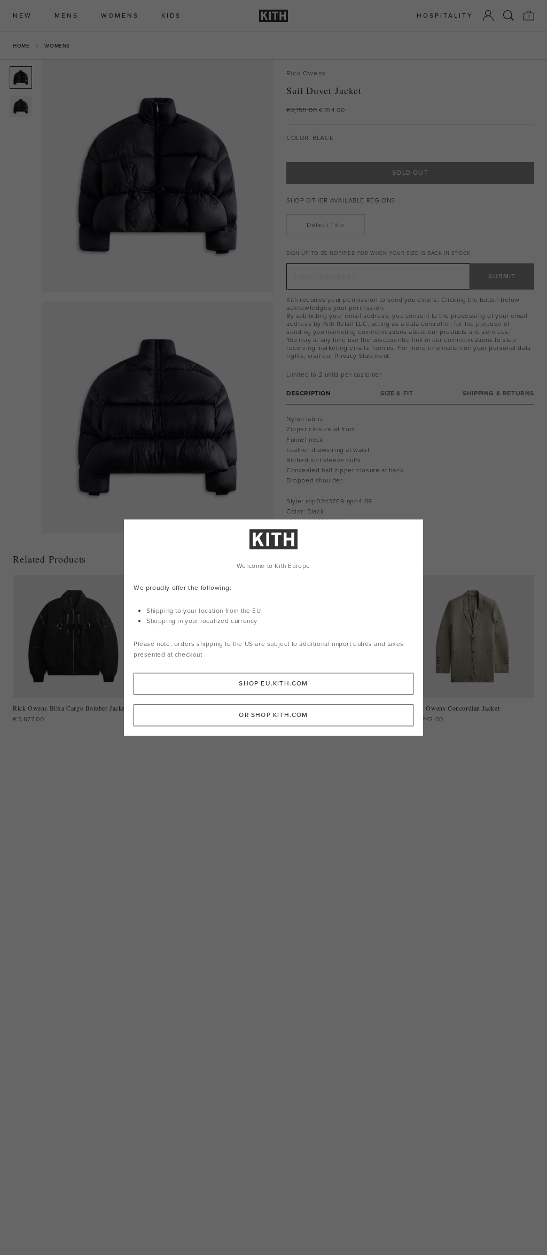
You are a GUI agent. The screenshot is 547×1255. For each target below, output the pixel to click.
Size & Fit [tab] (396, 393)
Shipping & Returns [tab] (498, 393)
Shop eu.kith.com (273, 683)
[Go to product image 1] (21, 77)
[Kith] (273, 16)
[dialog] (273, 627)
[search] (508, 15)
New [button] (22, 16)
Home (21, 46)
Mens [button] (66, 16)
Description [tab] (308, 393)
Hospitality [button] (445, 16)
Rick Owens (306, 73)
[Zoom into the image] (158, 176)
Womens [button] (120, 16)
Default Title (325, 225)
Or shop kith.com (273, 715)
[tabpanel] (410, 470)
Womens (57, 46)
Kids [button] (171, 16)
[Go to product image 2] (21, 106)
